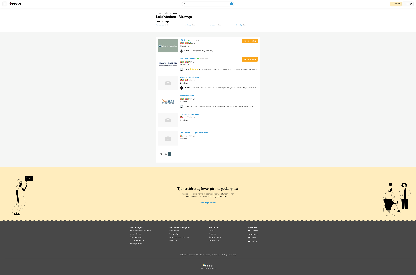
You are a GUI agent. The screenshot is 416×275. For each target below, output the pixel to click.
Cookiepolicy (173, 240)
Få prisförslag (250, 41)
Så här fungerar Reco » (208, 203)
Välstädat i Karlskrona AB (190, 77)
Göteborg (208, 255)
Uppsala (220, 255)
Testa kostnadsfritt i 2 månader (140, 231)
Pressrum (212, 234)
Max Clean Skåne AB (188, 59)
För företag (396, 4)
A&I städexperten (187, 96)
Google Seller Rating (137, 240)
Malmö (214, 255)
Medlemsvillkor (214, 240)
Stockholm (200, 255)
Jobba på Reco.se (215, 237)
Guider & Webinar (136, 237)
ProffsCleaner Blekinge (189, 114)
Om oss (211, 231)
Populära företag (230, 255)
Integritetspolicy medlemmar (179, 237)
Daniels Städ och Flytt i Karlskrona (194, 133)
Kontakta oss (174, 231)
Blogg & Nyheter (135, 234)
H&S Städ (183, 40)
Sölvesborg (187, 25)
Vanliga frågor (174, 234)
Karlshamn (213, 25)
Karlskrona (160, 25)
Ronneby (239, 25)
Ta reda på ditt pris (136, 244)
